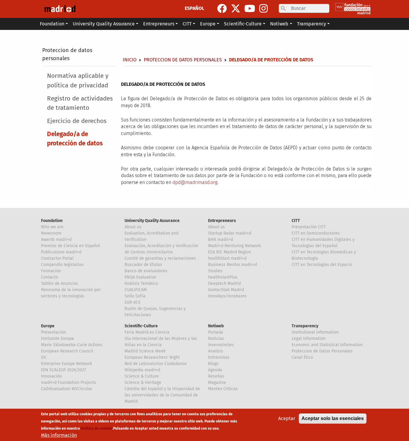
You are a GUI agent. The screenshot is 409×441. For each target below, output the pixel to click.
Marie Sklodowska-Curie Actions (71, 344)
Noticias (216, 338)
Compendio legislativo (62, 264)
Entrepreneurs (222, 220)
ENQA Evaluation (140, 277)
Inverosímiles (221, 344)
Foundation (52, 220)
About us (133, 226)
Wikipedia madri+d (142, 369)
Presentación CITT (309, 226)
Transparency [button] (311, 24)
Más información (59, 435)
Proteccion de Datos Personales (322, 351)
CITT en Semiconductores (316, 233)
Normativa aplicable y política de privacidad (77, 80)
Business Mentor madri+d (232, 264)
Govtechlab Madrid (226, 289)
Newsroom (51, 233)
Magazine (217, 382)
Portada (215, 332)
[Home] (59, 8)
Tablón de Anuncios (59, 283)
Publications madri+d (61, 252)
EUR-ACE (132, 302)
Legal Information (308, 338)
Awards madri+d (56, 239)
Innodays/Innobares (227, 296)
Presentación (53, 332)
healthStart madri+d (227, 258)
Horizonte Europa (57, 338)
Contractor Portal (57, 258)
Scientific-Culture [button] (243, 24)
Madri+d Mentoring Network (234, 245)
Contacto (49, 277)
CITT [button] (187, 24)
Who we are (52, 226)
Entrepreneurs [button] (158, 24)
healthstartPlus (222, 277)
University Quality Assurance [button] (104, 24)
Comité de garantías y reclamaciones (160, 258)
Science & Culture (142, 376)
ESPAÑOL (194, 8)
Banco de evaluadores (146, 270)
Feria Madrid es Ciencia (147, 332)
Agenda (215, 369)
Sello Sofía (135, 296)
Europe (47, 326)
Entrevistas (218, 357)
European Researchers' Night (152, 357)
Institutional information (315, 332)
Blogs (213, 363)
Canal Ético (302, 357)
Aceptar (286, 418)
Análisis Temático (141, 283)
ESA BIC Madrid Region (229, 252)
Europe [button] (208, 24)
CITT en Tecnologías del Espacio (322, 264)
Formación (51, 270)
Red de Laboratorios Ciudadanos (156, 363)
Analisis (215, 351)
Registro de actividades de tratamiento (80, 103)
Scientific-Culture (141, 326)
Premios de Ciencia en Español (70, 245)
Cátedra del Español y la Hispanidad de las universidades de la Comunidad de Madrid (162, 395)
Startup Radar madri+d (229, 233)
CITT (296, 220)
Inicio (130, 60)
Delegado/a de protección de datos (75, 138)
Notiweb (216, 326)
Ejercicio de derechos (77, 121)
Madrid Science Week (145, 351)
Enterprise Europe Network (66, 363)
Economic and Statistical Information (327, 344)
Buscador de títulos (143, 264)
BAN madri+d (220, 239)
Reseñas (216, 376)
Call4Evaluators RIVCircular (66, 388)
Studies (215, 270)
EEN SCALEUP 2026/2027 (63, 369)
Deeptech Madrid (224, 283)
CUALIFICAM (136, 289)
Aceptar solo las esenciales (333, 418)
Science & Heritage (143, 382)
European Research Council (67, 351)
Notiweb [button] (279, 24)
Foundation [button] (52, 24)
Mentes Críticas (223, 388)
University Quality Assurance (152, 220)
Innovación (51, 376)
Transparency (305, 326)
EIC (44, 357)
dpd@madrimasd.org (194, 182)
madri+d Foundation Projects (68, 382)
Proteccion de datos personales (183, 60)
